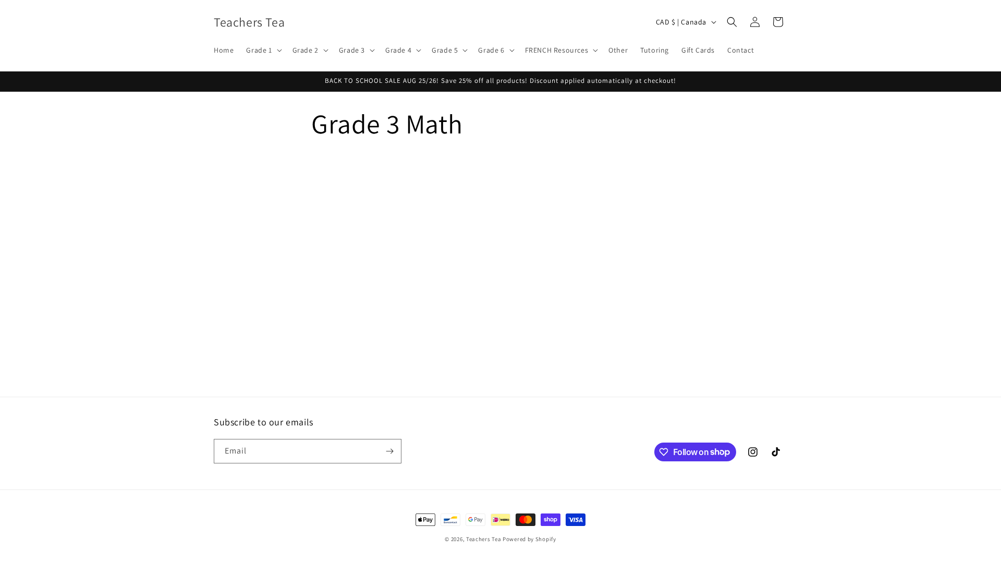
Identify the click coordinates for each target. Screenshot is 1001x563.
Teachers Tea (483, 539)
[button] (263, 50)
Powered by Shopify (529, 539)
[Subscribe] (389, 451)
